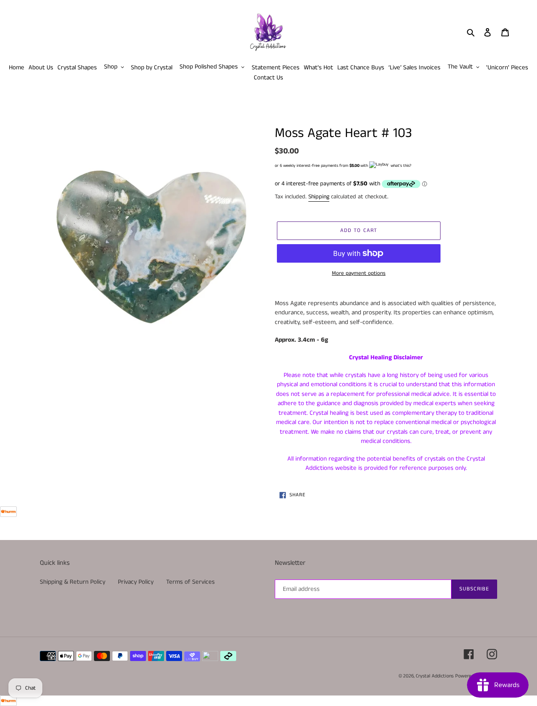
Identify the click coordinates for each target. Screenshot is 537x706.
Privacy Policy (136, 581)
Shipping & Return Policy (72, 581)
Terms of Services (190, 581)
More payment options (359, 273)
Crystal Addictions (435, 676)
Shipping (318, 196)
